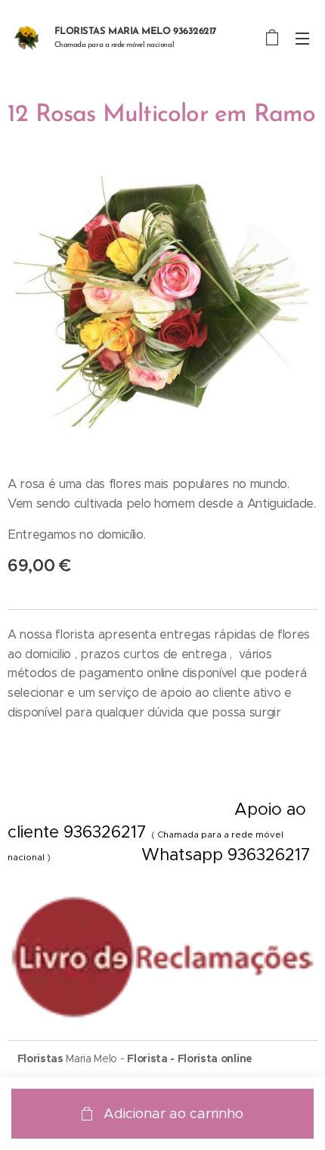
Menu (302, 38)
